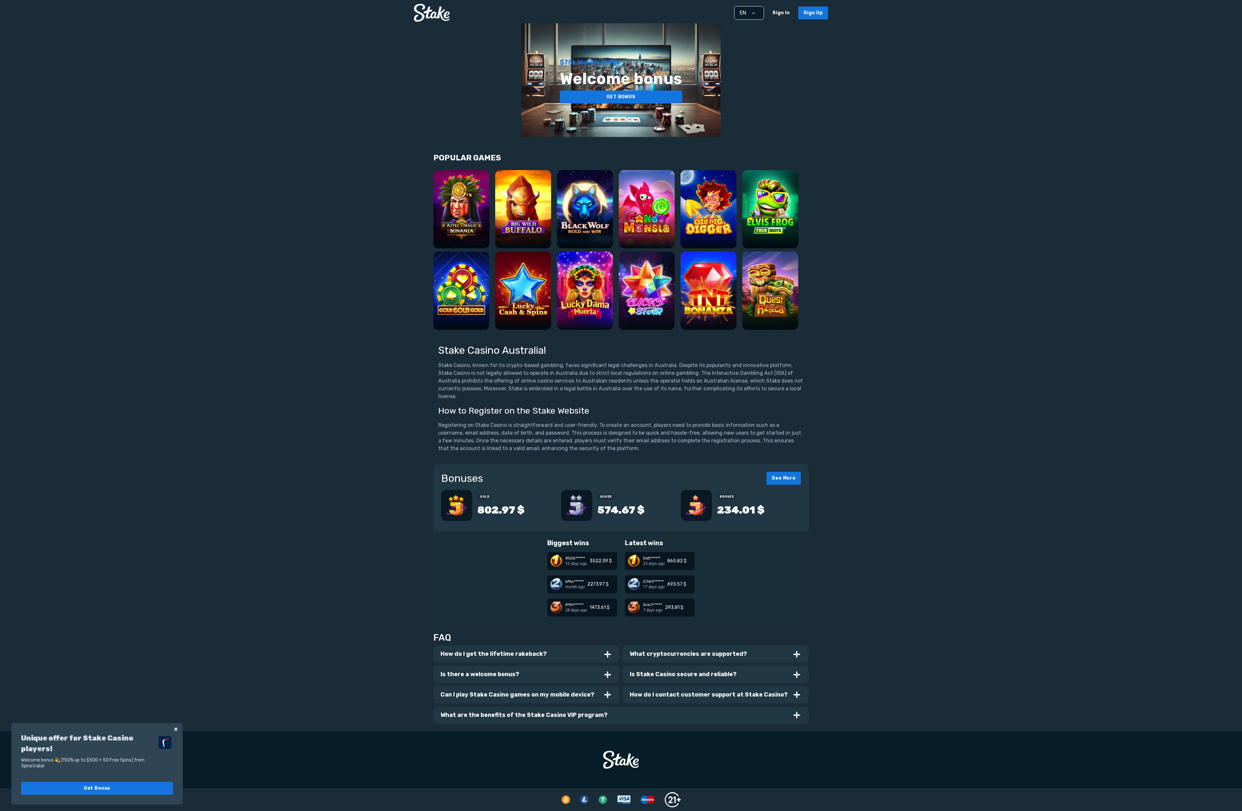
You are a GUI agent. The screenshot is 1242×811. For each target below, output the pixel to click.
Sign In (781, 13)
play (461, 218)
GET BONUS (621, 97)
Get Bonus (97, 788)
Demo (461, 236)
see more (784, 478)
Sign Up (813, 13)
